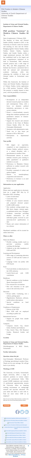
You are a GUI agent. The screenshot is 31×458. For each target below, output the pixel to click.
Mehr (24, 405)
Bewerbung (6, 405)
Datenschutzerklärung (14, 454)
